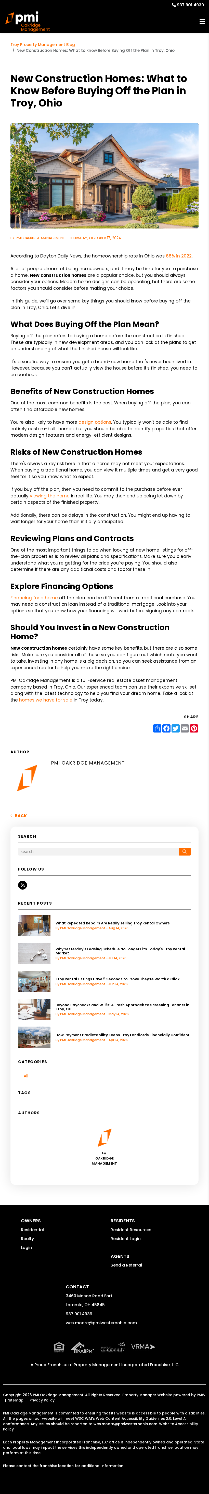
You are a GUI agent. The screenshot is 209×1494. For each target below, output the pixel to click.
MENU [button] (202, 22)
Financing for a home (34, 598)
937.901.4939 (190, 5)
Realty (27, 1239)
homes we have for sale (45, 700)
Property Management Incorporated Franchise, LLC (126, 1365)
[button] (22, 885)
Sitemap (15, 1400)
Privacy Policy (42, 1400)
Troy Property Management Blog (42, 44)
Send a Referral (126, 1265)
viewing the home (50, 496)
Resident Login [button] (126, 1239)
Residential (32, 1230)
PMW (201, 1394)
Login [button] (26, 1248)
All (26, 1076)
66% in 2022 (179, 256)
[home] (27, 21)
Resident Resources (131, 1230)
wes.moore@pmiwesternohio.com (101, 1323)
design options (95, 422)
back (20, 816)
